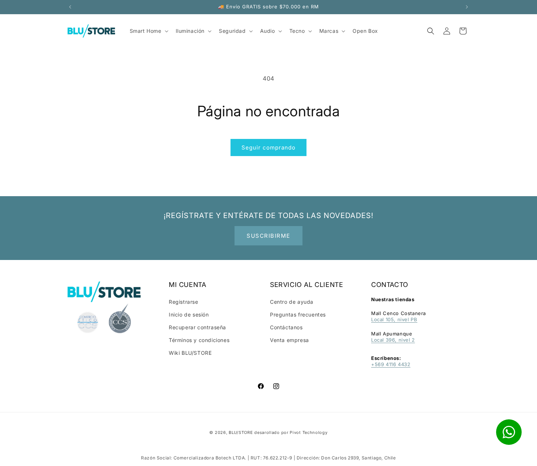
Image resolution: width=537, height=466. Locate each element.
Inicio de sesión (189, 314)
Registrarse (183, 302)
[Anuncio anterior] (70, 7)
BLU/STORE (241, 432)
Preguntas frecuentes (298, 314)
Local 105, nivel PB (394, 319)
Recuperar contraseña (197, 327)
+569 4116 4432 (390, 364)
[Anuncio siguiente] (467, 7)
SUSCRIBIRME (268, 235)
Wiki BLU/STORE (190, 353)
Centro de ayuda (291, 302)
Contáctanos (286, 327)
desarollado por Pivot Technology (290, 432)
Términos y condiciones (199, 340)
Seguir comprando (268, 147)
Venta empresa (289, 340)
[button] (431, 31)
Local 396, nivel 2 (393, 340)
